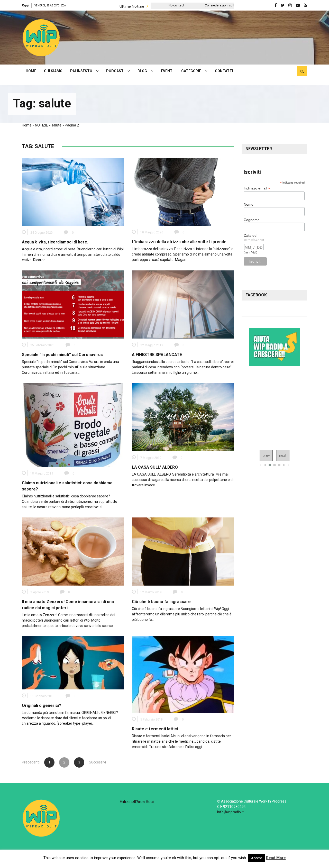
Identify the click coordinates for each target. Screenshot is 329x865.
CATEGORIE (191, 71)
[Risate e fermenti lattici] (183, 674)
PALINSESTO (81, 71)
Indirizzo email (257, 188)
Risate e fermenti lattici (155, 728)
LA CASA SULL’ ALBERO (155, 467)
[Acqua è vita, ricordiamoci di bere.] (73, 191)
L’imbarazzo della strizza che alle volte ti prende (179, 241)
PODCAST (115, 71)
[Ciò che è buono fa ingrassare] (183, 551)
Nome (248, 204)
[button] (41, 37)
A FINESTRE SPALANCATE (157, 354)
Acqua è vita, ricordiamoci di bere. (55, 242)
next (282, 455)
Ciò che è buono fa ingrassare (161, 601)
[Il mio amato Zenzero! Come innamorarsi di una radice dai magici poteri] (73, 551)
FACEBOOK (256, 295)
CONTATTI (224, 71)
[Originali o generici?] (73, 662)
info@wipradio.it (230, 812)
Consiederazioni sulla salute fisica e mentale (181, 5)
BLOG (142, 71)
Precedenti (31, 762)
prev (266, 455)
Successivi (94, 762)
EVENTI (167, 71)
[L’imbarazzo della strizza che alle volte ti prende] (183, 191)
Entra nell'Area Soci (137, 801)
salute (56, 125)
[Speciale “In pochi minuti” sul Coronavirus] (73, 304)
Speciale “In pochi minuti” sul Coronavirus (62, 354)
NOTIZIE (41, 125)
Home (27, 125)
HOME (31, 71)
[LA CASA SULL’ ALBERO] (183, 417)
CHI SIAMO (53, 71)
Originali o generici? (41, 705)
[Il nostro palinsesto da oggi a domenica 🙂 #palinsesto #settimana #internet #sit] (274, 407)
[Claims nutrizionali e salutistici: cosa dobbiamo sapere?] (73, 425)
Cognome (252, 220)
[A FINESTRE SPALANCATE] (183, 304)
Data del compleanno (254, 237)
